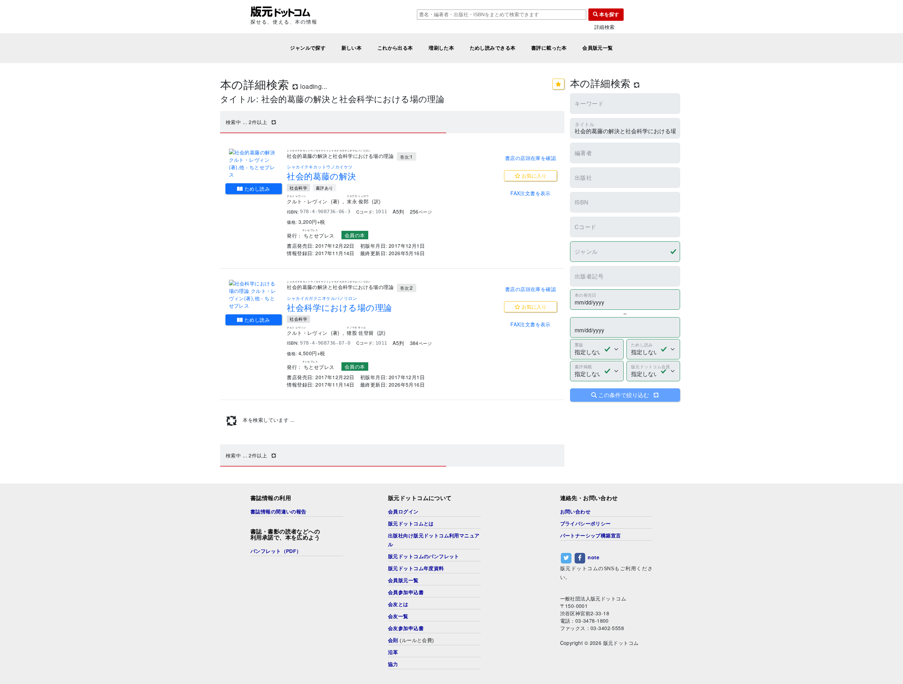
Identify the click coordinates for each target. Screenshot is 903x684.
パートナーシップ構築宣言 (590, 535)
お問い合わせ (575, 511)
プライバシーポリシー (585, 523)
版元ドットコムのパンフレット (423, 556)
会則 (393, 640)
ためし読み (256, 188)
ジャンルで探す (308, 48)
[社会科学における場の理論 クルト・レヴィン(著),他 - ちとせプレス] (253, 294)
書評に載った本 (549, 48)
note (593, 557)
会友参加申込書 (406, 628)
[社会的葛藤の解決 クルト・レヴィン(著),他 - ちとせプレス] (253, 163)
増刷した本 (441, 48)
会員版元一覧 (597, 48)
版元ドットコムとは (411, 523)
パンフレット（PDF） (276, 551)
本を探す (608, 14)
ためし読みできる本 (493, 48)
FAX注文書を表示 (530, 193)
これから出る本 (395, 48)
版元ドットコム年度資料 (416, 568)
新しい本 (351, 48)
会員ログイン (403, 511)
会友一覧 (398, 616)
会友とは (398, 604)
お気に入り (533, 175)
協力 (393, 664)
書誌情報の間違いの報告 (278, 511)
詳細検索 (604, 27)
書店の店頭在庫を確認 (530, 157)
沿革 (393, 652)
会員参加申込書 (406, 592)
